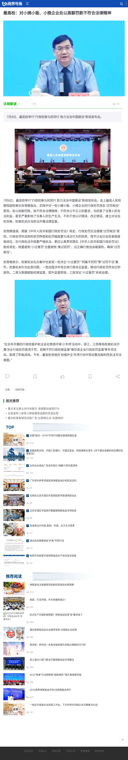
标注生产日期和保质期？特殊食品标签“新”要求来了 (56, 614)
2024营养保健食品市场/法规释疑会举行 (50, 689)
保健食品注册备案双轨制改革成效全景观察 (52, 584)
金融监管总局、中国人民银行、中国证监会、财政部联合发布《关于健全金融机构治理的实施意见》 (74, 452)
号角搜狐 (85, 750)
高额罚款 (19, 389)
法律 (7, 389)
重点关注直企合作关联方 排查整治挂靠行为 (33, 408)
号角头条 (70, 750)
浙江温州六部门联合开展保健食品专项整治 (52, 659)
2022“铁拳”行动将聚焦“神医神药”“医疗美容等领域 (55, 674)
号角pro (42, 750)
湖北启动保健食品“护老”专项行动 (47, 540)
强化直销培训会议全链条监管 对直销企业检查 (53, 629)
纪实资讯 (28, 750)
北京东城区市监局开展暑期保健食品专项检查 (53, 510)
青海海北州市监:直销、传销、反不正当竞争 (52, 525)
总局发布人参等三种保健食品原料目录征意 (33, 413)
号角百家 (56, 750)
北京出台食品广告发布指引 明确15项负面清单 (53, 465)
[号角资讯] (12, 3)
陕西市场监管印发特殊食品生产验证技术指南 (53, 555)
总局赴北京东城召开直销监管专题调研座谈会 (53, 495)
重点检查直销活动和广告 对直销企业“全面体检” (36, 418)
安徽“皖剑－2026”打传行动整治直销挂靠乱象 (53, 435)
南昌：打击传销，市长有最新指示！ (48, 599)
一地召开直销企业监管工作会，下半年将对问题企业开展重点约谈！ (65, 704)
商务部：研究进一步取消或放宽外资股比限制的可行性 (58, 644)
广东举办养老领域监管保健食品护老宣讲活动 (53, 480)
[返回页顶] (122, 739)
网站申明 (99, 750)
